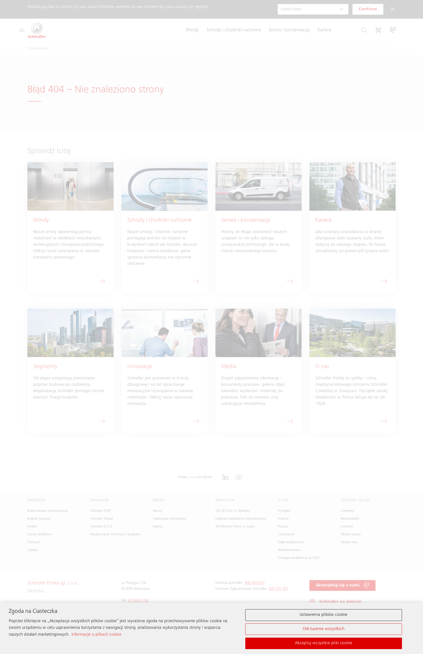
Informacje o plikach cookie (96, 634)
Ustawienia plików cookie (323, 615)
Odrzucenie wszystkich (323, 629)
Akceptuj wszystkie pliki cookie (323, 643)
